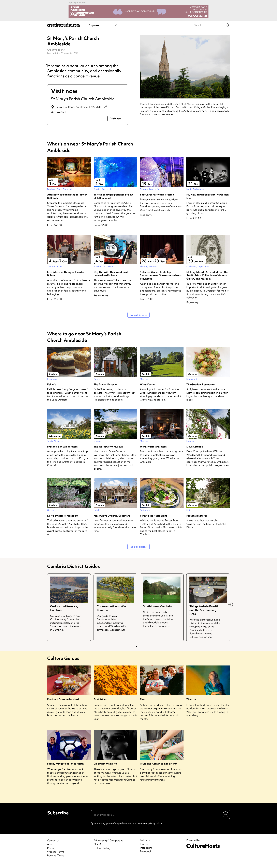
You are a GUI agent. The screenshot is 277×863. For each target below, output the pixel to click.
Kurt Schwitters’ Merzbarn (62, 515)
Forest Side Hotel (196, 515)
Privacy (51, 848)
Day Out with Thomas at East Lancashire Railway (111, 273)
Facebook (145, 851)
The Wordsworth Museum (108, 446)
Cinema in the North (105, 763)
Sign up (225, 814)
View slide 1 (136, 646)
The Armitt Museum (105, 384)
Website (61, 111)
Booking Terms (55, 855)
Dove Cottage (194, 446)
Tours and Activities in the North (158, 763)
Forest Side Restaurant (153, 515)
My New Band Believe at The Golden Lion (207, 196)
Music (143, 699)
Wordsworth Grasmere (153, 446)
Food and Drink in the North (63, 699)
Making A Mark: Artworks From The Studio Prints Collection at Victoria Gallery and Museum (207, 275)
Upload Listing (102, 848)
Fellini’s (51, 384)
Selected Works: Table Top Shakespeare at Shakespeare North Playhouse (161, 275)
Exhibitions (100, 699)
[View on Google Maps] (105, 107)
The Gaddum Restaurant (200, 384)
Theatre (191, 699)
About (50, 844)
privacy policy (155, 823)
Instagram (146, 848)
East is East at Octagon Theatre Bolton (65, 273)
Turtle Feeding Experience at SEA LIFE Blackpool (113, 196)
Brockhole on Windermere (62, 446)
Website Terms (55, 851)
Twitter (144, 844)
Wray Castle (147, 384)
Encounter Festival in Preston (157, 194)
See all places (138, 546)
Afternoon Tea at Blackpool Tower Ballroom (67, 196)
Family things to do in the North (65, 763)
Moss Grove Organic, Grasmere (112, 515)
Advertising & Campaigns (108, 840)
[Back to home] (63, 26)
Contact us (53, 840)
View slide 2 (140, 646)
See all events (138, 314)
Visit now (116, 118)
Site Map (99, 844)
